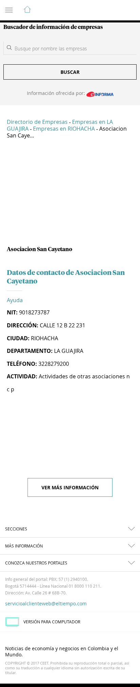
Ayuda (15, 300)
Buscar (70, 72)
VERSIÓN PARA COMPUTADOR (51, 621)
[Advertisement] (70, 195)
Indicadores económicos (114, 10)
